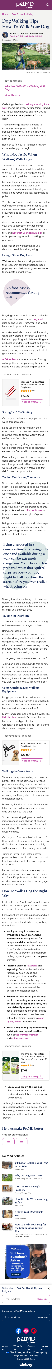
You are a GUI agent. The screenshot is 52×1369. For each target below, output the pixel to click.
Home (5, 14)
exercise (32, 965)
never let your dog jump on (27, 232)
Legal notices (20, 1355)
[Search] (47, 4)
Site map (34, 1355)
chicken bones (34, 510)
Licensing (44, 1347)
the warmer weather (26, 1034)
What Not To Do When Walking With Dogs (25, 88)
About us (5, 1347)
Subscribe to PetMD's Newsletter (19, 1311)
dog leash (38, 319)
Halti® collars (9, 717)
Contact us (31, 1347)
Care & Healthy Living (22, 14)
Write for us (18, 1347)
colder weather (19, 1038)
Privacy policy (40, 1352)
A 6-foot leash (10, 359)
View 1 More (12, 95)
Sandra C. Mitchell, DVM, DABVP (26, 36)
